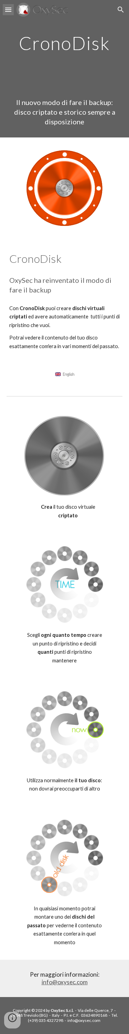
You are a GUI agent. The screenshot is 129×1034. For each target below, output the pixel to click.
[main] (65, 43)
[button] (8, 9)
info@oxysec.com (65, 982)
